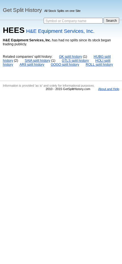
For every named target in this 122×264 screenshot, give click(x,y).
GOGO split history (65, 65)
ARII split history (32, 65)
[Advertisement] (61, 137)
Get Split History (22, 10)
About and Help (108, 89)
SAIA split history (37, 61)
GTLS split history (75, 61)
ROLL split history (99, 65)
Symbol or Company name (66, 21)
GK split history (70, 57)
